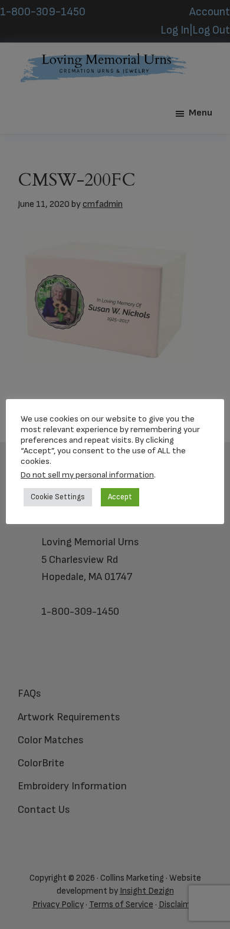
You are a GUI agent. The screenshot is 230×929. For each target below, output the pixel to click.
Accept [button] (120, 497)
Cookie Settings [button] (58, 497)
